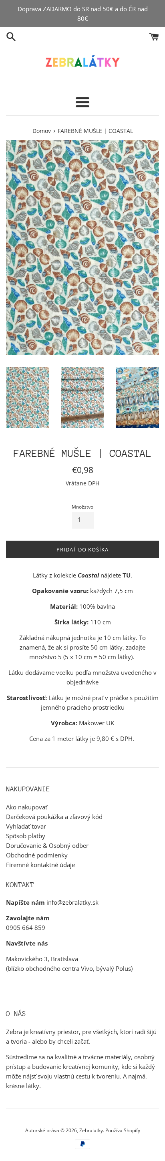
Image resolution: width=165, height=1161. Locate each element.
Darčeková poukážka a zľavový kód (54, 817)
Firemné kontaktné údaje (40, 865)
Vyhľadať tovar (26, 826)
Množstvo (82, 506)
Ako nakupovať (26, 807)
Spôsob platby (25, 836)
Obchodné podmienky (37, 855)
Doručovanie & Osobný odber (47, 845)
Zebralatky (91, 1130)
